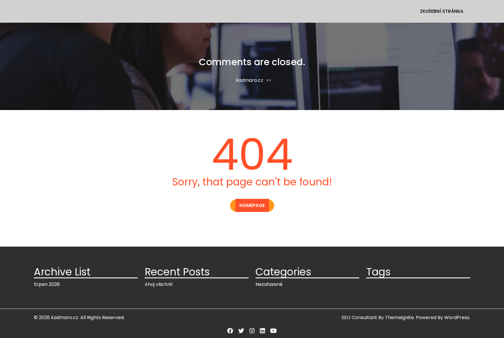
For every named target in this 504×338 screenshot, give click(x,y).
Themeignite (399, 317)
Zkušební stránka (441, 11)
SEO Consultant (359, 317)
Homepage (252, 205)
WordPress (456, 317)
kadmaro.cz (249, 80)
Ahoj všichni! (159, 284)
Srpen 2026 (47, 284)
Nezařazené (269, 284)
